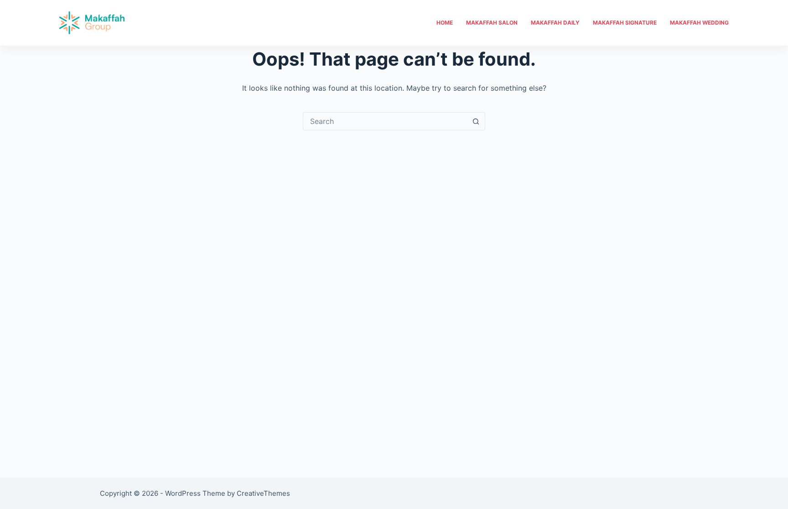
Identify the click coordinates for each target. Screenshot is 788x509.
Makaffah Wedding (699, 22)
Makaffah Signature (625, 22)
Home (444, 22)
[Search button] (476, 121)
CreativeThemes (263, 493)
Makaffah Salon (492, 22)
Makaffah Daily (555, 22)
